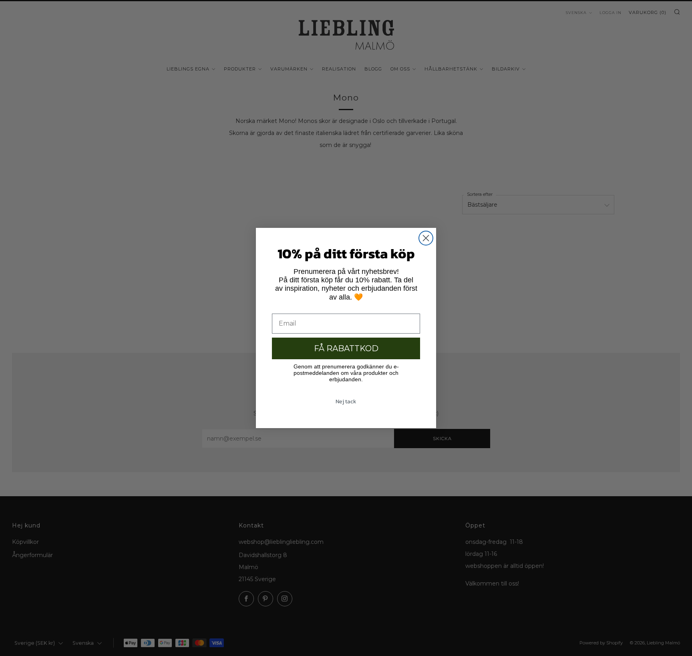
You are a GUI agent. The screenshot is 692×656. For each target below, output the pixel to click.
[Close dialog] (426, 238)
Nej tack (346, 401)
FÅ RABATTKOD (346, 348)
